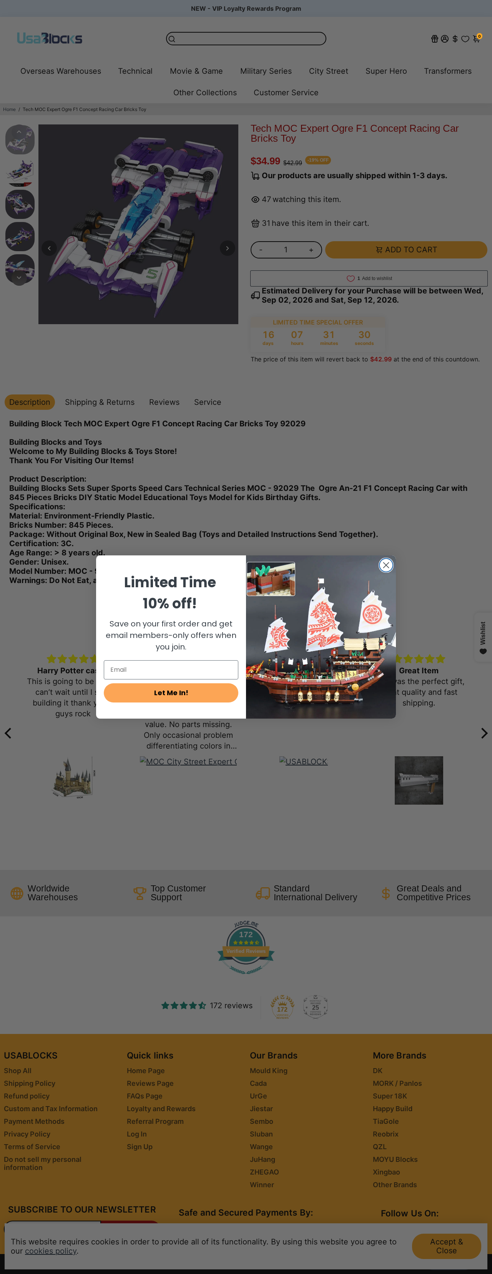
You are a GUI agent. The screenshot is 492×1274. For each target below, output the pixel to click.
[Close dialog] (386, 565)
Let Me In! (171, 692)
